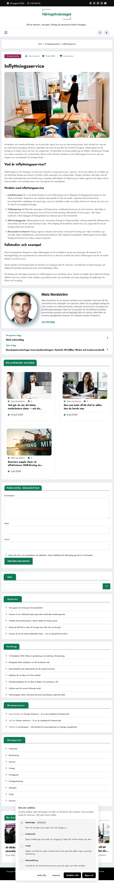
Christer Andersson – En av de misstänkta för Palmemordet (46, 714)
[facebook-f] (90, 3)
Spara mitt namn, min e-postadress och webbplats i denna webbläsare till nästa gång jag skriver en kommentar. (50, 555)
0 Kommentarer (68, 56)
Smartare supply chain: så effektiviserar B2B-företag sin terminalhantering (24, 463)
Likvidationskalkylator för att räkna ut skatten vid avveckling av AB (33, 682)
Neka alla (41, 875)
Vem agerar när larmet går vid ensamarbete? (26, 607)
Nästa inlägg (11, 345)
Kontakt (101, 871)
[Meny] (6, 32)
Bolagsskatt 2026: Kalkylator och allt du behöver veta (29, 662)
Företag (12, 768)
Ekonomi (12, 762)
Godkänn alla (72, 875)
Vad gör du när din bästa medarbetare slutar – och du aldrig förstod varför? (24, 407)
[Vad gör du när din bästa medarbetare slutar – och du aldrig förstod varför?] (29, 385)
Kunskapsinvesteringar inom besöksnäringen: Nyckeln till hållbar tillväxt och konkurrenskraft (55, 350)
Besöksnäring (14, 755)
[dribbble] (98, 3)
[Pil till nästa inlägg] (107, 349)
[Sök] (100, 32)
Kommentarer (9, 495)
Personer (12, 800)
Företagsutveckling (13, 56)
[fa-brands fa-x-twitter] (94, 3)
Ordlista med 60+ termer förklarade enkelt (25, 688)
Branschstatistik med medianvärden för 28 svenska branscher (32, 669)
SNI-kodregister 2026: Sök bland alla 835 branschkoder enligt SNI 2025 (37, 694)
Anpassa (56, 875)
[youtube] (105, 3)
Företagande (13, 774)
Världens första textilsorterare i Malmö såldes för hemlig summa (33, 620)
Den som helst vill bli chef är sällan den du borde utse (83, 407)
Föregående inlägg (13, 335)
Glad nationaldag (15, 339)
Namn (6, 523)
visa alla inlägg (48, 322)
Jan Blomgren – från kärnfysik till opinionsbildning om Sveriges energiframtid (47, 727)
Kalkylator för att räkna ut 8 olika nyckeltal (25, 675)
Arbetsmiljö (13, 748)
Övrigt (11, 794)
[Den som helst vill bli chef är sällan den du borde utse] (85, 385)
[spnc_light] (107, 33)
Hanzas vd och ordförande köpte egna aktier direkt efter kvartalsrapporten (37, 614)
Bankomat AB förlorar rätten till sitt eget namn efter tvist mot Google (35, 627)
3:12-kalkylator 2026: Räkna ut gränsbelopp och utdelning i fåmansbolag (37, 656)
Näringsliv (12, 787)
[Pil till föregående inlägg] (107, 338)
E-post (6, 539)
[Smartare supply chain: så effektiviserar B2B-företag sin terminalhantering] (29, 442)
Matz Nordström (33, 56)
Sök (9, 577)
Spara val (89, 875)
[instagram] (101, 3)
